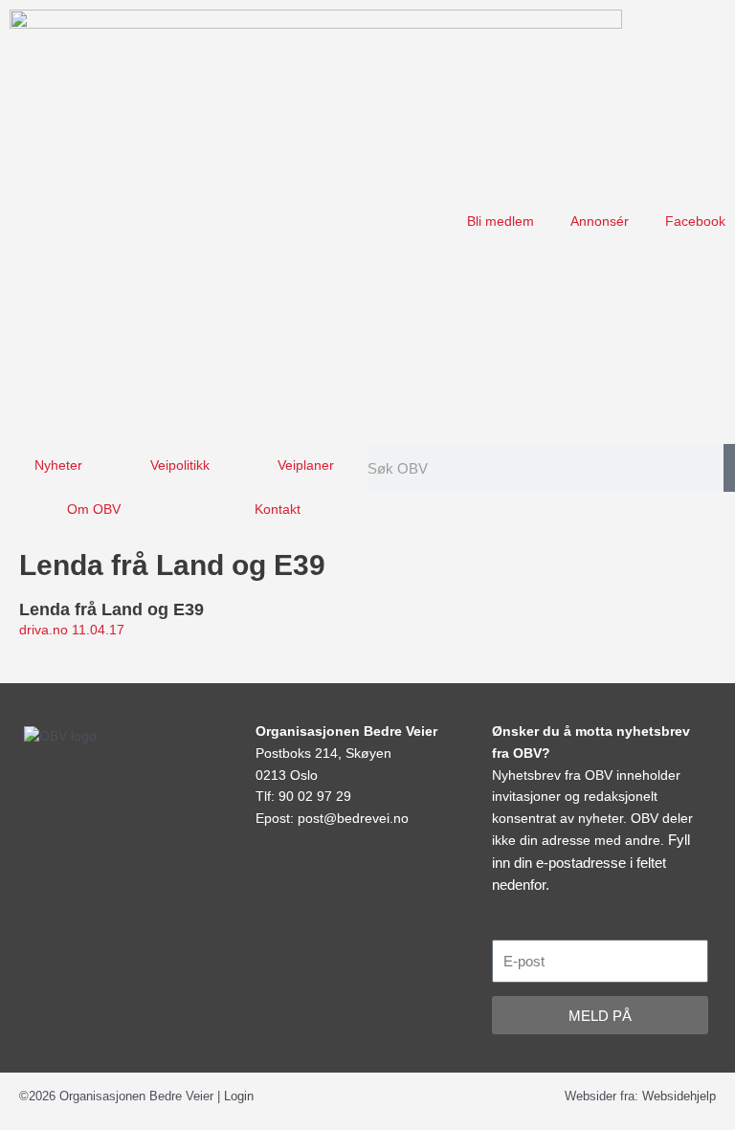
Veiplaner (306, 465)
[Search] (729, 468)
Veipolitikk (180, 465)
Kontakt (278, 509)
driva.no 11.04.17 (71, 630)
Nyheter (58, 465)
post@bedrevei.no (353, 818)
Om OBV (94, 509)
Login (239, 1096)
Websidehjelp (679, 1096)
